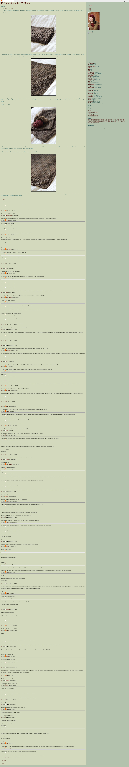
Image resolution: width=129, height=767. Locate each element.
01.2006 (97, 119)
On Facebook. (90, 8)
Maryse (7, 302)
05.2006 (109, 119)
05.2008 (103, 120)
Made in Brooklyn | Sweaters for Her (93, 115)
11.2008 (121, 120)
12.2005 (94, 119)
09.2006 (121, 119)
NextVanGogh (8, 390)
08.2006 (118, 119)
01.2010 (124, 121)
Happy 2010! (89, 110)
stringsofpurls (8, 551)
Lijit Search (89, 126)
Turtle (7, 572)
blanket (7, 690)
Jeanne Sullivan (8, 249)
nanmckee (7, 469)
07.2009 (106, 121)
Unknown (7, 411)
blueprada (7, 625)
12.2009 (121, 121)
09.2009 (112, 121)
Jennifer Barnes (8, 315)
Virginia (7, 220)
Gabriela (7, 564)
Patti (7, 440)
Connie (7, 273)
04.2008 (100, 120)
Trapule (7, 685)
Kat (6, 268)
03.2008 (97, 120)
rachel (7, 430)
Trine (7, 743)
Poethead (7, 680)
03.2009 (94, 121)
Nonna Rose (8, 501)
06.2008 (106, 120)
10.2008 (118, 120)
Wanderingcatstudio (9, 215)
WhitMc (7, 210)
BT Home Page (90, 5)
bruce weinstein (8, 385)
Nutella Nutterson (8, 297)
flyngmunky (8, 609)
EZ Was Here (89, 113)
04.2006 (106, 119)
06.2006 (112, 119)
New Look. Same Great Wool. (92, 111)
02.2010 (89, 122)
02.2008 (94, 120)
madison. (7, 656)
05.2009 (100, 121)
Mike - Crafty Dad (9, 464)
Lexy (7, 234)
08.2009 (109, 121)
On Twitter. (89, 9)
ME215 (7, 254)
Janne (7, 709)
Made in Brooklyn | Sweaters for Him (93, 116)
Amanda (7, 371)
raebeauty (7, 278)
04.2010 (94, 122)
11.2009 (118, 121)
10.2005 (89, 119)
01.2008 (91, 120)
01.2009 (89, 121)
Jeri (6, 287)
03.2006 (103, 119)
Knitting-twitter (8, 350)
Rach (7, 662)
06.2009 (103, 121)
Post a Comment (4, 760)
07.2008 (109, 120)
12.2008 (124, 120)
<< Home (2, 763)
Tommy (7, 496)
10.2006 (124, 119)
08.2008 (112, 120)
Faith (7, 675)
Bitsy (7, 356)
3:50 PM (4, 199)
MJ (6, 361)
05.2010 (97, 122)
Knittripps (7, 459)
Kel (6, 366)
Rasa (7, 292)
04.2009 (97, 121)
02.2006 (100, 119)
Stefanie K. (7, 522)
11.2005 (91, 119)
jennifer (7, 406)
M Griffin (7, 546)
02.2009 (91, 121)
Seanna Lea (8, 425)
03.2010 (91, 122)
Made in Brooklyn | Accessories (92, 114)
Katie (7, 401)
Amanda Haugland (9, 748)
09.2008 (115, 120)
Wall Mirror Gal (8, 757)
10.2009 (115, 121)
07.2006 (115, 119)
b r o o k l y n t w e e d (15, 2)
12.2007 (89, 120)
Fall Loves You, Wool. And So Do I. (93, 112)
